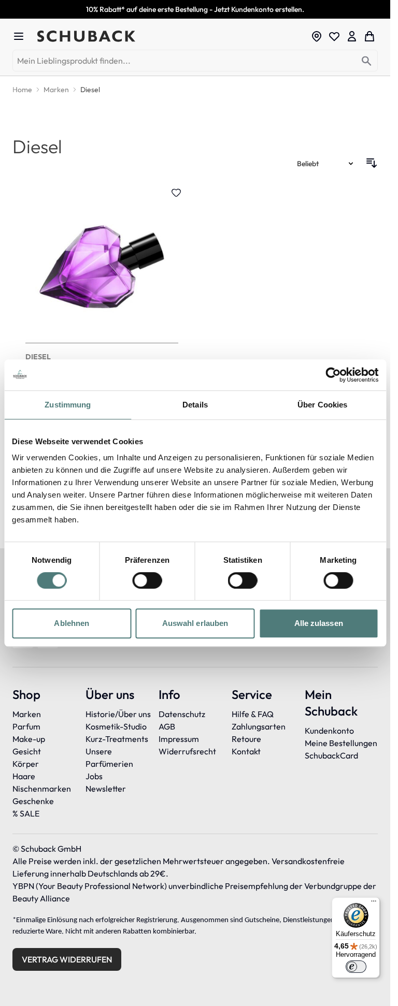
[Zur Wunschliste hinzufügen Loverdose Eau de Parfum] (176, 192)
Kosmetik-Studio (116, 726)
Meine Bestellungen (341, 743)
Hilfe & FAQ (253, 714)
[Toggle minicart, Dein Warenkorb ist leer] (369, 36)
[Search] (367, 61)
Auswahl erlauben (195, 623)
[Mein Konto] (352, 36)
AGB (167, 726)
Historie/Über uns (118, 714)
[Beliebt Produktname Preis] (326, 163)
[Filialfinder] (316, 36)
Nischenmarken (41, 788)
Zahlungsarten (259, 726)
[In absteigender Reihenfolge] (371, 163)
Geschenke (33, 801)
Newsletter (106, 788)
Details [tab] (195, 404)
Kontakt (246, 751)
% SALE (25, 813)
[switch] (147, 580)
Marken (26, 714)
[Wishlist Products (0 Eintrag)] (334, 36)
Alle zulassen (318, 623)
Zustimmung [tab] (68, 404)
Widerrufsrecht (187, 751)
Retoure (246, 739)
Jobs (94, 776)
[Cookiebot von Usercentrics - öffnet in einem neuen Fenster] (333, 375)
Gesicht (26, 751)
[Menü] (373, 903)
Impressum (179, 739)
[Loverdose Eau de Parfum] (102, 301)
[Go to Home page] (170, 36)
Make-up (28, 739)
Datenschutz (182, 714)
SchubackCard (331, 755)
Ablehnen (71, 623)
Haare (23, 776)
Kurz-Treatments (117, 739)
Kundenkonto (329, 730)
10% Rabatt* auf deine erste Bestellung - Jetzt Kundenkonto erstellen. (195, 9)
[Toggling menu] (22, 36)
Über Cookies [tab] (322, 404)
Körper (25, 764)
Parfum (26, 726)
